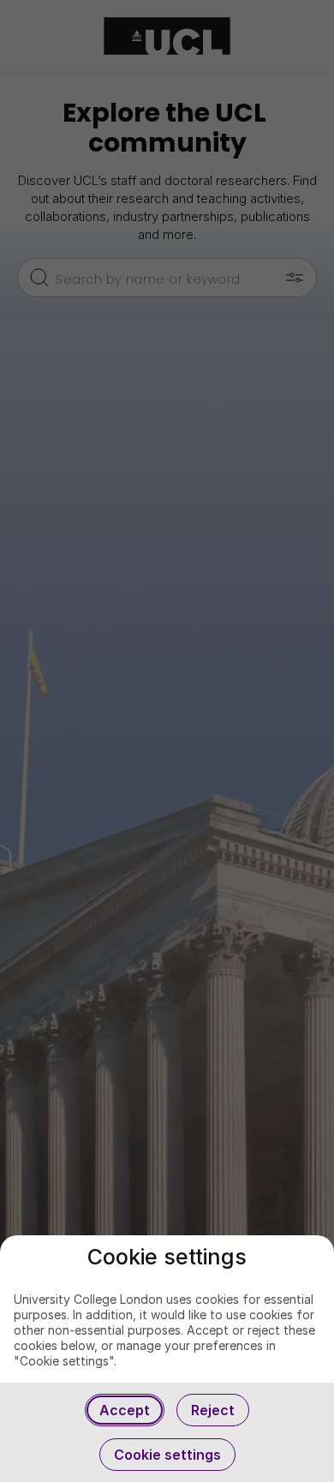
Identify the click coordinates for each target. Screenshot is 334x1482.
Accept (124, 1410)
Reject (213, 1410)
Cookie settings (167, 1454)
